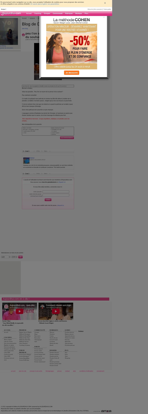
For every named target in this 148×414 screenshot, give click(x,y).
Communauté (57, 13)
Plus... (87, 13)
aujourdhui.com (11, 13)
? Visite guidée (107, 9)
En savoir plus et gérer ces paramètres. (45, 4)
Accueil (29, 13)
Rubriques (69, 13)
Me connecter (98, 9)
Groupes (47, 13)
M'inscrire (90, 9)
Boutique (78, 13)
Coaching (37, 13)
